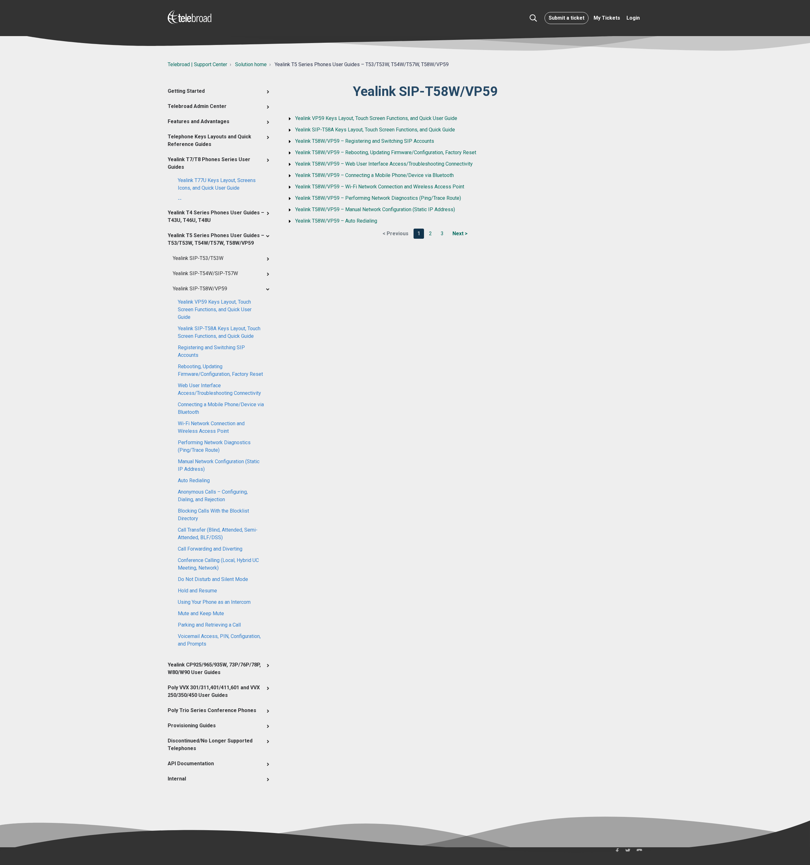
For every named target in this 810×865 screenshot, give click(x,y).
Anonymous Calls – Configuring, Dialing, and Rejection (213, 495)
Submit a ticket (566, 18)
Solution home (251, 64)
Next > (460, 233)
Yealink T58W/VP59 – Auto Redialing (336, 221)
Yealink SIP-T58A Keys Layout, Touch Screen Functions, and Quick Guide (219, 332)
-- (180, 199)
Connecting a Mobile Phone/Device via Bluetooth (221, 408)
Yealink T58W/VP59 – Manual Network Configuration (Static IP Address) (375, 209)
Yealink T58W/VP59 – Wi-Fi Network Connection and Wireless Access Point (379, 187)
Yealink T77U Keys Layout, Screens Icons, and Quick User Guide (217, 184)
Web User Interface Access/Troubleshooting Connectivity (219, 389)
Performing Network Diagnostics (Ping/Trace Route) (214, 446)
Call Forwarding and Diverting (210, 549)
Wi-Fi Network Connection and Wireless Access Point (211, 427)
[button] (533, 18)
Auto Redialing (194, 480)
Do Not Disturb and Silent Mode (213, 579)
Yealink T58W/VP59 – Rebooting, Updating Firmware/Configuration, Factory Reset (385, 152)
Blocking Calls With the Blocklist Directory (213, 514)
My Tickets (607, 18)
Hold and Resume (197, 591)
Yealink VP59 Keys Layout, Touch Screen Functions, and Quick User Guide (215, 309)
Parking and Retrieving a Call (209, 625)
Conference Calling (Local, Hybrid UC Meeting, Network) (218, 564)
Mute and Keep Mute (201, 613)
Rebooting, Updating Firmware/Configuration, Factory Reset (220, 370)
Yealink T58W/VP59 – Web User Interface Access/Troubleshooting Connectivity (384, 164)
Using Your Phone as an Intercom (214, 602)
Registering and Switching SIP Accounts (211, 351)
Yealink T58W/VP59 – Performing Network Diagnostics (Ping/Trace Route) (378, 198)
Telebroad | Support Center (197, 64)
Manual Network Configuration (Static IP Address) (218, 465)
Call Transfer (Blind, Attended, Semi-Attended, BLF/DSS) (218, 533)
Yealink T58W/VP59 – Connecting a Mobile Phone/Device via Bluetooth (374, 175)
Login (633, 18)
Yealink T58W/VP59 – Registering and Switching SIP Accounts (364, 141)
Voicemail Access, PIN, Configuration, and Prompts (219, 640)
